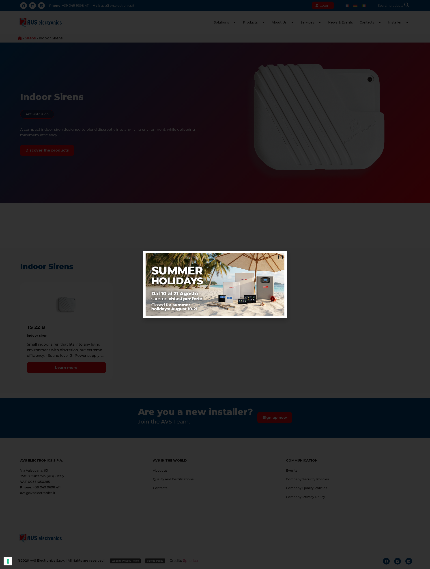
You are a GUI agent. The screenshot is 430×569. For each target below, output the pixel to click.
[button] (280, 257)
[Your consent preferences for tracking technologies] (8, 561)
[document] (215, 284)
